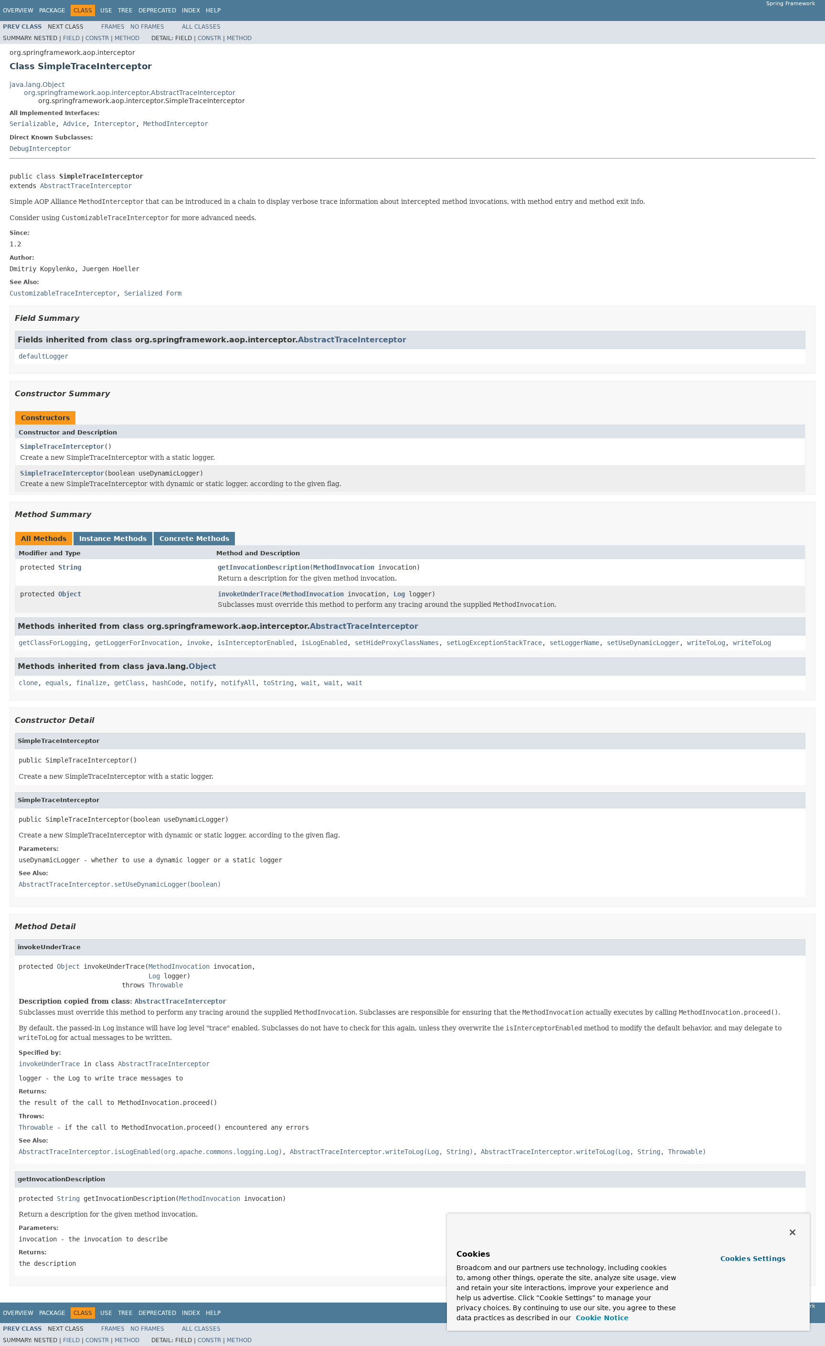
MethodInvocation (343, 567)
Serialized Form (152, 293)
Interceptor (115, 123)
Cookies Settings (752, 1258)
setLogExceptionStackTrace (494, 643)
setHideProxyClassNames (397, 643)
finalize (91, 683)
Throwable (165, 985)
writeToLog (706, 643)
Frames (113, 26)
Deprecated (157, 10)
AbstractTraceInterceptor (86, 186)
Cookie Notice (601, 1318)
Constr (97, 38)
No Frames (147, 26)
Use (106, 10)
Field (71, 38)
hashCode (167, 683)
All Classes (201, 26)
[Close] (792, 1232)
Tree (125, 10)
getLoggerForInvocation (137, 643)
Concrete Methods (194, 538)
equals (56, 683)
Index (191, 10)
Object (69, 594)
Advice (74, 123)
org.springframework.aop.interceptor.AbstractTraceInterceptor (129, 92)
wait (309, 683)
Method (127, 38)
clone (28, 683)
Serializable (32, 123)
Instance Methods (113, 538)
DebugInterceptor (40, 148)
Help (213, 10)
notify (201, 683)
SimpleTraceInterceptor (62, 446)
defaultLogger (43, 356)
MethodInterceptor (175, 123)
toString (278, 683)
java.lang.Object (37, 84)
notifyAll (238, 683)
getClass (129, 683)
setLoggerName (574, 643)
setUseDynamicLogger (643, 643)
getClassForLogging (53, 643)
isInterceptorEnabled (255, 643)
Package (52, 10)
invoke (198, 643)
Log (399, 594)
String (69, 567)
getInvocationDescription (263, 567)
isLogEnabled (324, 643)
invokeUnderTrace (248, 594)
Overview (18, 10)
